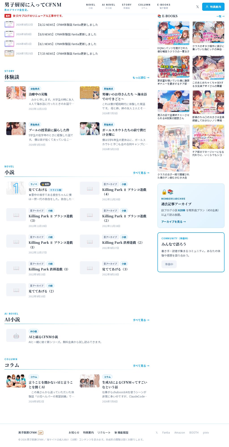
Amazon (179, 432)
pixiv (206, 432)
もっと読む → (141, 77)
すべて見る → (141, 173)
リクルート (104, 432)
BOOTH (194, 432)
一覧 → (220, 16)
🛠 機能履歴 (121, 432)
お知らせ (74, 432)
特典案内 (215, 7)
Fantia (166, 432)
